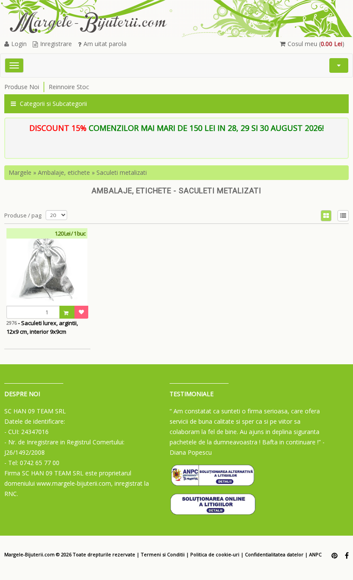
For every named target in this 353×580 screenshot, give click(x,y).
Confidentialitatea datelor (274, 554)
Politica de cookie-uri (214, 554)
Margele (20, 172)
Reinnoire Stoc (69, 87)
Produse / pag (22, 215)
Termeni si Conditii (163, 554)
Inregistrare (56, 44)
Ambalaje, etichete (64, 172)
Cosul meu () (316, 44)
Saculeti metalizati (121, 172)
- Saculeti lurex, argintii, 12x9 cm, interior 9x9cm (42, 327)
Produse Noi (21, 87)
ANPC (315, 554)
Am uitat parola (105, 44)
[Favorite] (81, 312)
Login (19, 44)
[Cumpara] (67, 312)
